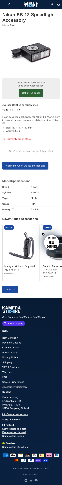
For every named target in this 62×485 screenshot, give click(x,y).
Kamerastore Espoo (13, 436)
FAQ (4, 377)
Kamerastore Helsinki (14, 432)
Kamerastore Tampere (14, 428)
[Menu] (3, 4)
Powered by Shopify (40, 468)
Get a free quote (31, 92)
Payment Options (11, 342)
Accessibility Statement (14, 387)
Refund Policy (10, 352)
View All (10, 289)
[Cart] (58, 4)
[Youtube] (36, 480)
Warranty (7, 372)
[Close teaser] (43, 234)
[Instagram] (31, 480)
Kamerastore (25, 468)
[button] (51, 242)
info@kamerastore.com (15, 414)
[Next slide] (56, 253)
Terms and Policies (31, 474)
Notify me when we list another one (25, 165)
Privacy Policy (10, 357)
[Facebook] (26, 480)
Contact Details (10, 347)
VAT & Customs (10, 367)
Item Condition (10, 337)
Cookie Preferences (13, 382)
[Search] (9, 4)
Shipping (7, 362)
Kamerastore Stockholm (15, 447)
